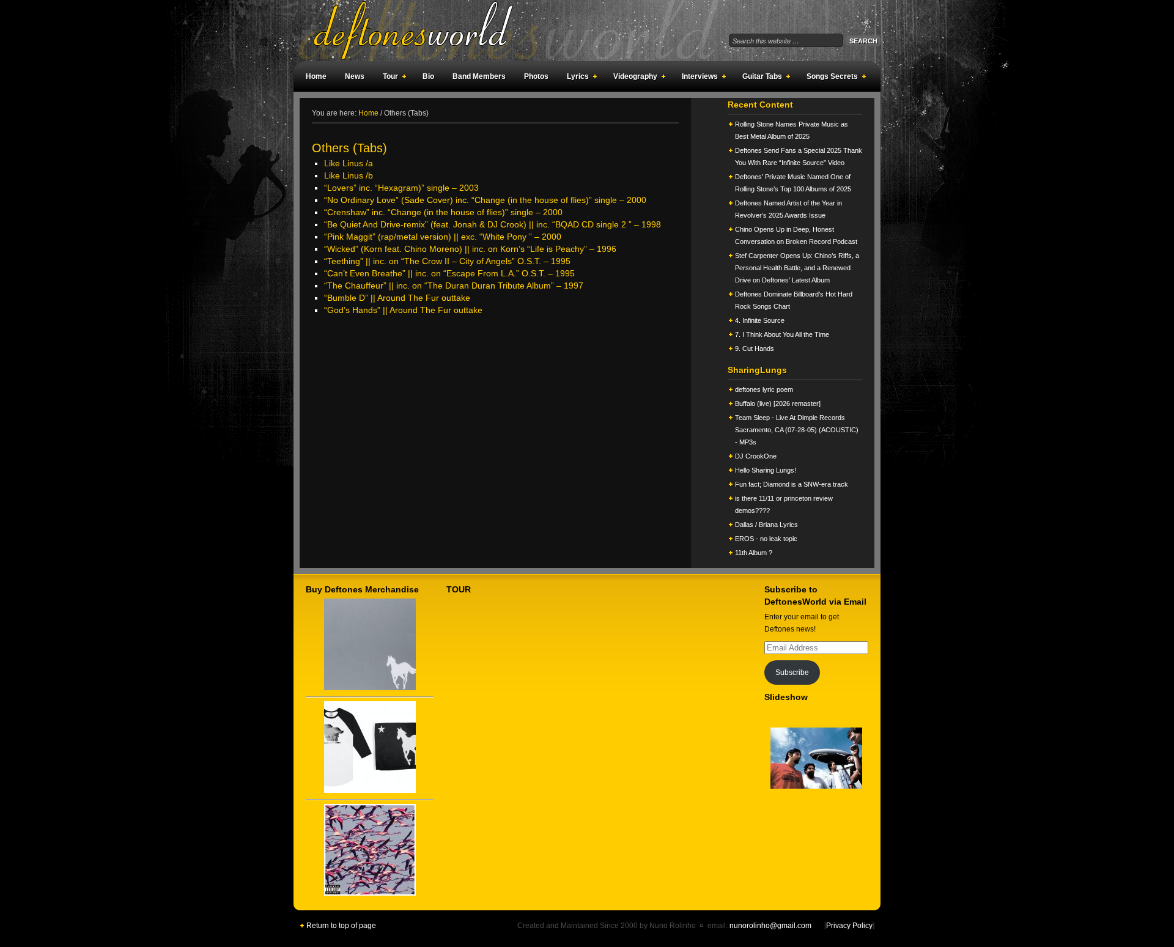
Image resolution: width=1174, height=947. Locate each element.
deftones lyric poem (764, 389)
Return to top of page (341, 925)
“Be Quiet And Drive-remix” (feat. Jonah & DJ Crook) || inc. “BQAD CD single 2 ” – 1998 (492, 224)
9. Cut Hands (754, 348)
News (354, 76)
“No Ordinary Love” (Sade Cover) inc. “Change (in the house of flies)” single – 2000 (485, 200)
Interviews (697, 78)
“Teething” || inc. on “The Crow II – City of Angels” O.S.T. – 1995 (447, 261)
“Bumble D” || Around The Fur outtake (397, 298)
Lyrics (575, 78)
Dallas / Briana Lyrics (766, 524)
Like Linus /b (348, 175)
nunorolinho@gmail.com (770, 925)
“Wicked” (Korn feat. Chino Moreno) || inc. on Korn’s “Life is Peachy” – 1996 (470, 249)
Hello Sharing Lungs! (765, 470)
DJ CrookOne (756, 456)
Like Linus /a (348, 163)
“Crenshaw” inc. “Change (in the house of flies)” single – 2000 (443, 212)
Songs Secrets (829, 78)
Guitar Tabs (759, 78)
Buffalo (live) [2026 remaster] (778, 403)
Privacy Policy (849, 925)
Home (316, 76)
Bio (428, 76)
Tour (387, 78)
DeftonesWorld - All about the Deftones (428, 30)
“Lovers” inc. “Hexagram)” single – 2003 (401, 188)
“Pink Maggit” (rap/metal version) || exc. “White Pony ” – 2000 (442, 236)
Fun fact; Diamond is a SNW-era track (791, 484)
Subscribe (792, 672)
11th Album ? (753, 552)
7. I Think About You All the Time (782, 334)
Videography (632, 78)
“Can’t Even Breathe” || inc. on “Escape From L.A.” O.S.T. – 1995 (449, 273)
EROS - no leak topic (766, 538)
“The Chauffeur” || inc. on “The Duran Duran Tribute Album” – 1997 (453, 285)
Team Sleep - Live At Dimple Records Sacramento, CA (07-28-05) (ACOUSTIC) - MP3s (796, 430)
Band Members (479, 76)
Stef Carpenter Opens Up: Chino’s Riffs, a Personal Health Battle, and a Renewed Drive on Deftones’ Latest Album (797, 268)
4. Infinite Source (760, 320)
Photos (536, 76)
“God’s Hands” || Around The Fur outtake (403, 310)
